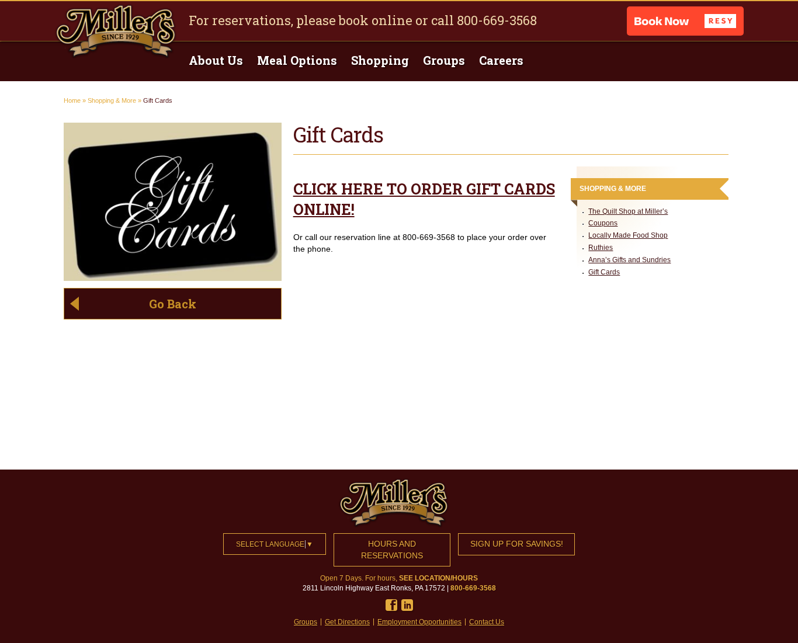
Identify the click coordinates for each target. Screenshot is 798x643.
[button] (685, 21)
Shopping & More (112, 100)
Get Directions (347, 622)
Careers (501, 60)
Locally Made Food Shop (628, 235)
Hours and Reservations (392, 549)
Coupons (602, 223)
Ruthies (600, 248)
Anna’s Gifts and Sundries (629, 260)
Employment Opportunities (419, 622)
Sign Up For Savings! (516, 543)
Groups (444, 60)
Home (72, 100)
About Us (216, 60)
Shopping (380, 60)
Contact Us (486, 622)
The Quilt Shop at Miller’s (628, 211)
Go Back (172, 303)
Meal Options (297, 60)
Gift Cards (604, 272)
